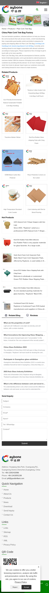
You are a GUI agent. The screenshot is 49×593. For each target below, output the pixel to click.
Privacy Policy (21, 582)
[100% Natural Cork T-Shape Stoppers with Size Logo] (7, 229)
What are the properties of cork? (17, 323)
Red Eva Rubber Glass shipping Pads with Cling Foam (36, 140)
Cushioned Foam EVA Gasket (24, 303)
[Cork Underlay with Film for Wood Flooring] (36, 205)
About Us (7, 494)
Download (8, 506)
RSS (6, 536)
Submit (24, 443)
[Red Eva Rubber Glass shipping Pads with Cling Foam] (36, 133)
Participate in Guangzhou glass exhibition (21, 359)
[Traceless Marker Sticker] (12, 133)
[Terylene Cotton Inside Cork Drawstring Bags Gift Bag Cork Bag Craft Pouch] (36, 86)
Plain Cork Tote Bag (24, 29)
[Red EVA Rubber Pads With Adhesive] (7, 246)
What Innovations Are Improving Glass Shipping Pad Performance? (24, 335)
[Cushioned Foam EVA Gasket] (7, 310)
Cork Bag (38, 43)
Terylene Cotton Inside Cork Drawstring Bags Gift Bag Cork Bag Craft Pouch (36, 93)
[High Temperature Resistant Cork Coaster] (12, 205)
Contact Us (8, 515)
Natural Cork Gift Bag (27, 46)
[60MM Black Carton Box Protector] (12, 170)
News (6, 502)
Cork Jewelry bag (14, 46)
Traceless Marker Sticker (13, 137)
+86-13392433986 (12, 473)
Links (6, 528)
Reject (15, 587)
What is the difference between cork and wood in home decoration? (24, 384)
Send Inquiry (9, 511)
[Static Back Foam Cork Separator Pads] (7, 262)
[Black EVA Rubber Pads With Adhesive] (7, 294)
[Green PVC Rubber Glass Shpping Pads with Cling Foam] (7, 276)
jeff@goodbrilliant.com (15, 478)
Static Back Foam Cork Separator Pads (27, 255)
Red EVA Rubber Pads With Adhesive (26, 240)
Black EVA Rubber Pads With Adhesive (27, 288)
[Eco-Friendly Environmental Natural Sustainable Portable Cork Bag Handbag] (12, 95)
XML (5, 541)
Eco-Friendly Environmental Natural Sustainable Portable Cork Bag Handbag (12, 103)
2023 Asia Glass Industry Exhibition (18, 371)
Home (4, 29)
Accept (26, 587)
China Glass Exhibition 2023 (15, 347)
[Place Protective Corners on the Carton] (36, 170)
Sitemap (7, 532)
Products (11, 29)
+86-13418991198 (15, 475)
